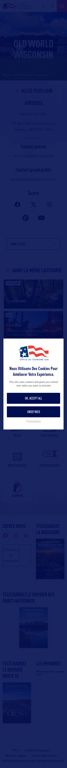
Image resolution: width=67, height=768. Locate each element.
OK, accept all (33, 398)
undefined (33, 412)
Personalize (33, 421)
